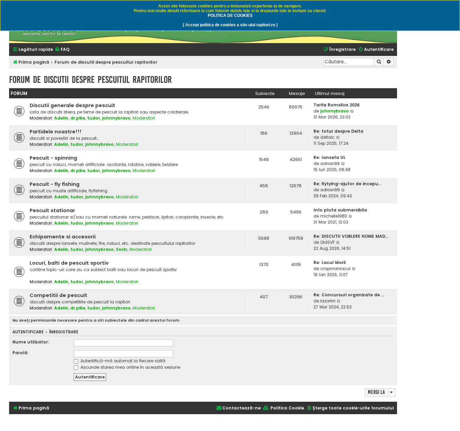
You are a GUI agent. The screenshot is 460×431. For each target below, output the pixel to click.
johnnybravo (116, 118)
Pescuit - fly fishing (54, 184)
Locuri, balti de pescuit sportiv (69, 263)
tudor (93, 118)
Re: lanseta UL (330, 157)
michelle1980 (333, 216)
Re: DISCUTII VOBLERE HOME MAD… (351, 236)
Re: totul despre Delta (338, 131)
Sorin (121, 249)
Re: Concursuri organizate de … (349, 295)
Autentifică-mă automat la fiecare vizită (122, 361)
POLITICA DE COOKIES (230, 15)
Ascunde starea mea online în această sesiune (129, 367)
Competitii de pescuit (58, 295)
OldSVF (327, 242)
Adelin (61, 118)
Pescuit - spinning (53, 158)
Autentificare (27, 332)
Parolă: (20, 353)
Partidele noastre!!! (55, 131)
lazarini (327, 301)
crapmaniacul (335, 268)
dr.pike (77, 118)
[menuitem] (62, 49)
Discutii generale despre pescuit (72, 105)
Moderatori (144, 118)
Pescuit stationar (52, 210)
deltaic (327, 137)
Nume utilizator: (30, 342)
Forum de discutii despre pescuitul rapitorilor (90, 79)
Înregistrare (63, 332)
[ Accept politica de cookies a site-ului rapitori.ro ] (230, 25)
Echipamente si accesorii (63, 236)
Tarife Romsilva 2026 (337, 105)
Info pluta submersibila (340, 210)
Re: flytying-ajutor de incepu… (347, 184)
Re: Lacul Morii (330, 262)
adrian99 (330, 163)
